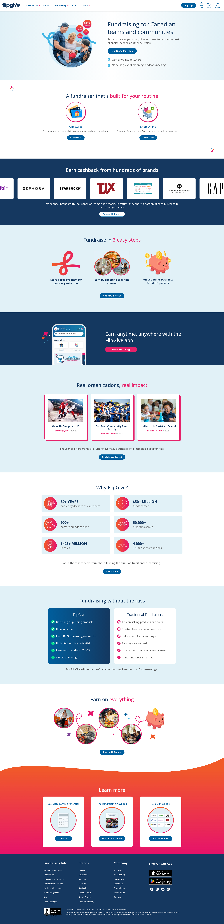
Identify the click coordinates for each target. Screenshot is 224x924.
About (74, 5)
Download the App (121, 349)
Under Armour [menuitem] (85, 892)
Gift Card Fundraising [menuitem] (53, 870)
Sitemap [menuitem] (117, 897)
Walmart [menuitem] (82, 870)
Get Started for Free (122, 51)
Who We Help (60, 5)
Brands (46, 5)
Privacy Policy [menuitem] (119, 888)
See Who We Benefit (112, 457)
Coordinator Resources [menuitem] (53, 883)
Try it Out (63, 838)
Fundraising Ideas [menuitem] (51, 892)
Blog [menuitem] (45, 897)
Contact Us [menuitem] (118, 883)
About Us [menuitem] (118, 870)
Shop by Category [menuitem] (86, 901)
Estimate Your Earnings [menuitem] (54, 879)
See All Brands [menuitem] (85, 897)
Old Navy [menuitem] (82, 883)
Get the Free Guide (112, 838)
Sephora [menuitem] (82, 879)
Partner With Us (160, 838)
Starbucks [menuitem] (83, 888)
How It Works (32, 5)
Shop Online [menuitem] (49, 874)
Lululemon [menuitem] (83, 874)
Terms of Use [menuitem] (119, 892)
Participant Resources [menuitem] (53, 888)
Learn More (75, 137)
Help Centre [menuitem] (119, 879)
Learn (85, 5)
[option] (35, 190)
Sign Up (189, 5)
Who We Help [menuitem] (119, 874)
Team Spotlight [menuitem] (50, 901)
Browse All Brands (112, 214)
